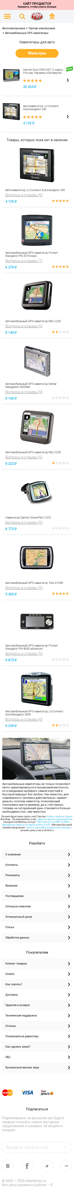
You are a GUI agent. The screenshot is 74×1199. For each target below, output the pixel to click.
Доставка (11, 994)
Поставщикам (14, 896)
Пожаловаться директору (22, 1036)
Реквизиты (12, 875)
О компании (13, 854)
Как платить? (13, 984)
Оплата (9, 974)
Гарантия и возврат (17, 1005)
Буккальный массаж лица (22, 1067)
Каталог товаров (16, 963)
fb (27, 1166)
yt (66, 1166)
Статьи (9, 927)
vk (8, 1166)
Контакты (11, 864)
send (67, 1147)
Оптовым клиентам (18, 906)
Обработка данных (17, 937)
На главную (37, 16)
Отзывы (10, 1026)
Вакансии (11, 885)
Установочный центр (18, 916)
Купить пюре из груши (59, 816)
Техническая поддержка (21, 1015)
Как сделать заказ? (17, 1046)
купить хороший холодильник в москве (48, 827)
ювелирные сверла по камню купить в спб (26, 824)
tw (47, 1166)
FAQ (7, 1057)
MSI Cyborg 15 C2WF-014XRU (53, 822)
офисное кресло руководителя (54, 819)
